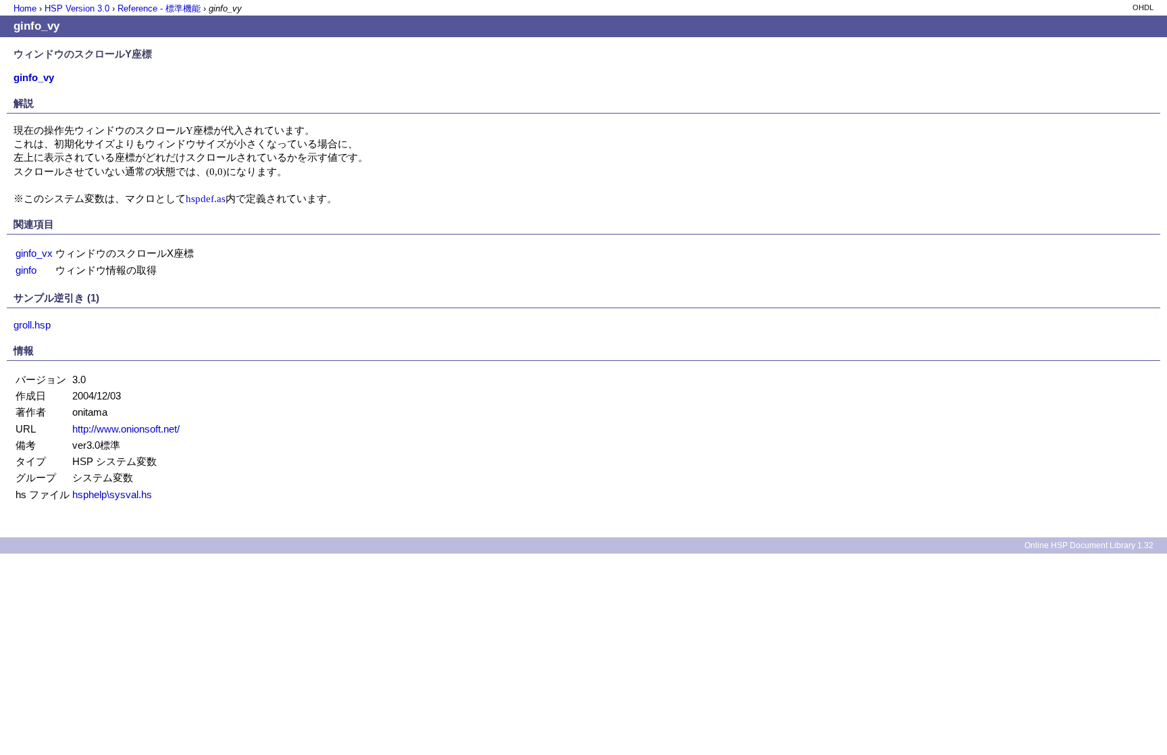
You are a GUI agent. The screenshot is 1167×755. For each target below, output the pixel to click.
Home (25, 8)
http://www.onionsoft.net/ (126, 429)
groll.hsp (32, 325)
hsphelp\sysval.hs (112, 494)
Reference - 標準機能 (159, 8)
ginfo (26, 270)
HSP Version (77, 8)
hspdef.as (206, 198)
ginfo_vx (34, 253)
